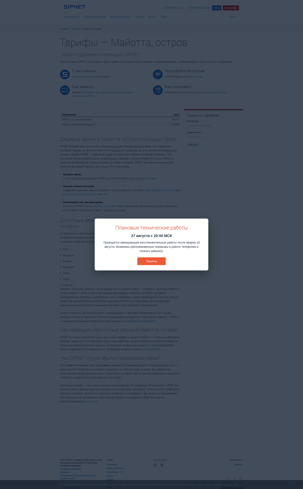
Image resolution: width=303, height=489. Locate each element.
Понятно (151, 261)
